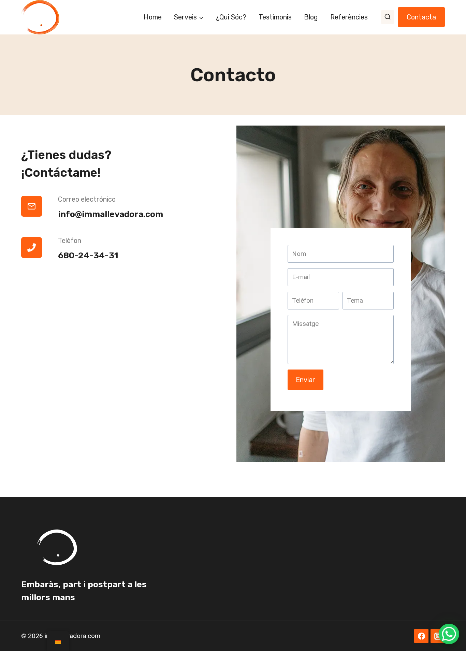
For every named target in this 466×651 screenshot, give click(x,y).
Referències (349, 17)
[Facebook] (421, 636)
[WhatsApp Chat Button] (449, 634)
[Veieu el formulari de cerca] (387, 17)
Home (153, 17)
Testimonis (275, 17)
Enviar (305, 380)
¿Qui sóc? (231, 17)
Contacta (421, 17)
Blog (311, 17)
